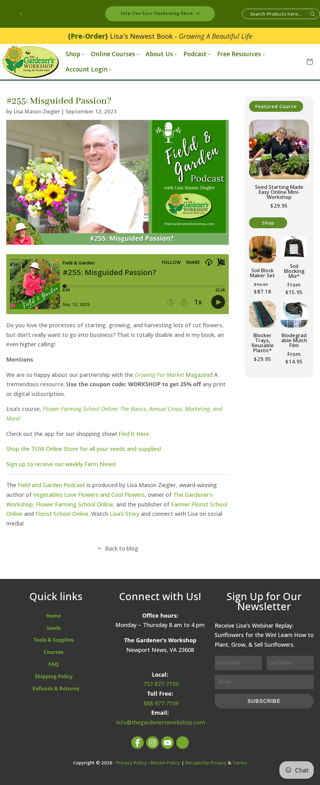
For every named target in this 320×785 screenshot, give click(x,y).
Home (53, 615)
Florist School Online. (62, 513)
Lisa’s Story (124, 513)
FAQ (53, 664)
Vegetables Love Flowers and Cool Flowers (89, 494)
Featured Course (276, 106)
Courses (53, 652)
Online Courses (113, 54)
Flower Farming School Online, (75, 504)
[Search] (313, 14)
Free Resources (239, 54)
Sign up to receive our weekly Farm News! (61, 464)
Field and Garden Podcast (51, 485)
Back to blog (121, 548)
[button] (74, 54)
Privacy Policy (131, 762)
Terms (239, 762)
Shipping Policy (53, 676)
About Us (159, 54)
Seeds (54, 628)
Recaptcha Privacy (206, 762)
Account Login (87, 69)
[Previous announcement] (21, 14)
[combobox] (281, 14)
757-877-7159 (160, 684)
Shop (73, 54)
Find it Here (133, 433)
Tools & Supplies (53, 639)
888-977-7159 (160, 703)
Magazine (173, 374)
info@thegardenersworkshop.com (160, 722)
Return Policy (165, 762)
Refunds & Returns (55, 688)
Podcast (195, 54)
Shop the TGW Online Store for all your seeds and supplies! (83, 448)
